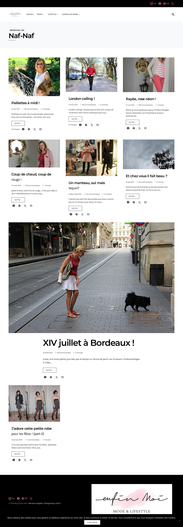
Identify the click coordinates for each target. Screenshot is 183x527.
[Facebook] (160, 3)
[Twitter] (172, 3)
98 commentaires (146, 105)
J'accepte (92, 522)
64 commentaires (93, 194)
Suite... (18, 123)
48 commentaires (89, 105)
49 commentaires (64, 353)
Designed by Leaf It (52, 503)
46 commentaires (145, 182)
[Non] (179, 520)
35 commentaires (31, 109)
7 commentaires (33, 440)
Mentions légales (35, 503)
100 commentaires (32, 186)
